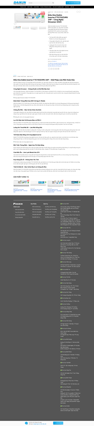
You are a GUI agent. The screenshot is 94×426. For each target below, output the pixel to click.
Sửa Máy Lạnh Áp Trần (50, 217)
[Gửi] (53, 3)
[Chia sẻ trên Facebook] (49, 69)
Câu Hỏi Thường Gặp (58, 7)
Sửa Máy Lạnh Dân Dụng (50, 206)
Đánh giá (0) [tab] (30, 76)
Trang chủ (50, 12)
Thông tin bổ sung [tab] (21, 76)
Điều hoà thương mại (36, 209)
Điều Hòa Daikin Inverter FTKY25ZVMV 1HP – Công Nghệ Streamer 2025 (54, 190)
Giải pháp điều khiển (36, 214)
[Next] (44, 18)
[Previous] (16, 18)
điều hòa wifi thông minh (56, 65)
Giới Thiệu (29, 7)
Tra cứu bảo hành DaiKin (20, 214)
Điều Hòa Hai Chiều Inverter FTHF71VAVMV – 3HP (36, 190)
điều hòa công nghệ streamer (55, 63)
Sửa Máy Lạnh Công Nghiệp (51, 209)
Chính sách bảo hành (19, 209)
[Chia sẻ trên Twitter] (51, 69)
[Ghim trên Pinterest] (56, 69)
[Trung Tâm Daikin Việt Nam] (19, 2)
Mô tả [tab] (14, 76)
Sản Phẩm (36, 7)
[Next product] (77, 12)
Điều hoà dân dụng (36, 206)
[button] (15, 23)
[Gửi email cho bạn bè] (54, 69)
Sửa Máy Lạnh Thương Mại (50, 211)
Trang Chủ (23, 7)
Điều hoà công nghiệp (37, 211)
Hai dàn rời (54, 61)
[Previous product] (80, 12)
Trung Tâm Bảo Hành (45, 7)
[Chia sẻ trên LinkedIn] (58, 69)
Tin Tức (67, 7)
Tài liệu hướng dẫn (19, 217)
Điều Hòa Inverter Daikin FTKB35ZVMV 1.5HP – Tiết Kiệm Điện (20, 190)
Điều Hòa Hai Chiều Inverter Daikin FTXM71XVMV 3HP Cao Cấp (72, 190)
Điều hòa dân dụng (58, 12)
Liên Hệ (72, 7)
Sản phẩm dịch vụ (36, 217)
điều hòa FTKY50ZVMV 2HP (57, 64)
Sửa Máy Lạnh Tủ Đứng (50, 214)
